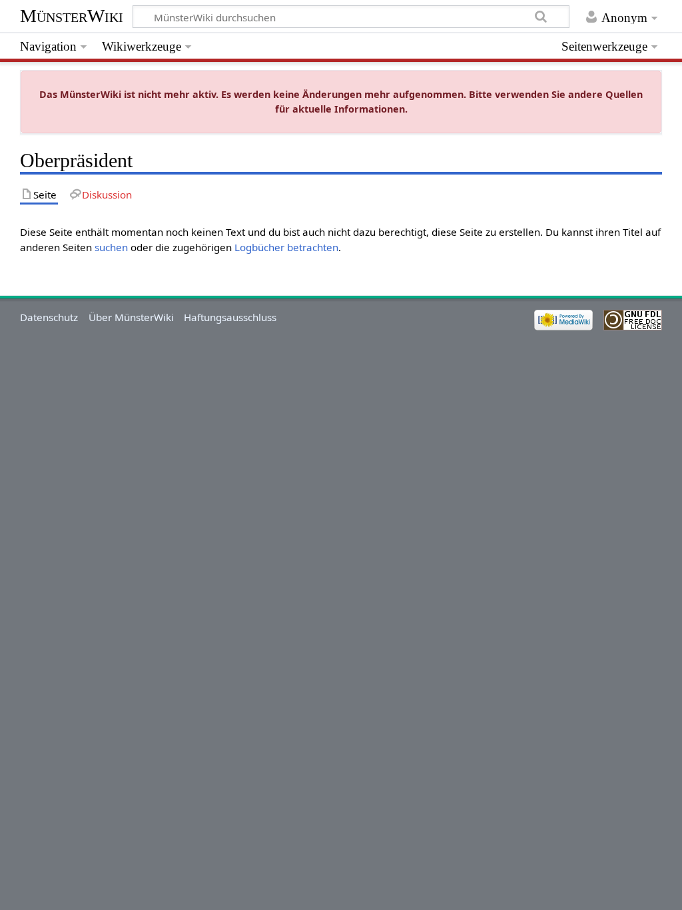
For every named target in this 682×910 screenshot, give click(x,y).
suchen (111, 247)
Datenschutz (49, 317)
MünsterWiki (71, 15)
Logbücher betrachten (286, 247)
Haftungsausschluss (230, 317)
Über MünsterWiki (131, 317)
